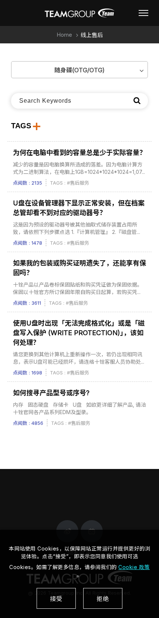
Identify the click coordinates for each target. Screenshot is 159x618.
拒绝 (103, 598)
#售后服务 (78, 183)
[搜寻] (137, 100)
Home (64, 34)
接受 (56, 598)
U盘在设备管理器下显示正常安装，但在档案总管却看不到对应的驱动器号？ (79, 208)
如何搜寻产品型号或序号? (51, 393)
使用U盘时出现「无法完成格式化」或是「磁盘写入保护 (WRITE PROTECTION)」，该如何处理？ (79, 332)
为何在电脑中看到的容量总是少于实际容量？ (79, 152)
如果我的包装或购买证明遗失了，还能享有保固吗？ (79, 268)
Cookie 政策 (134, 567)
